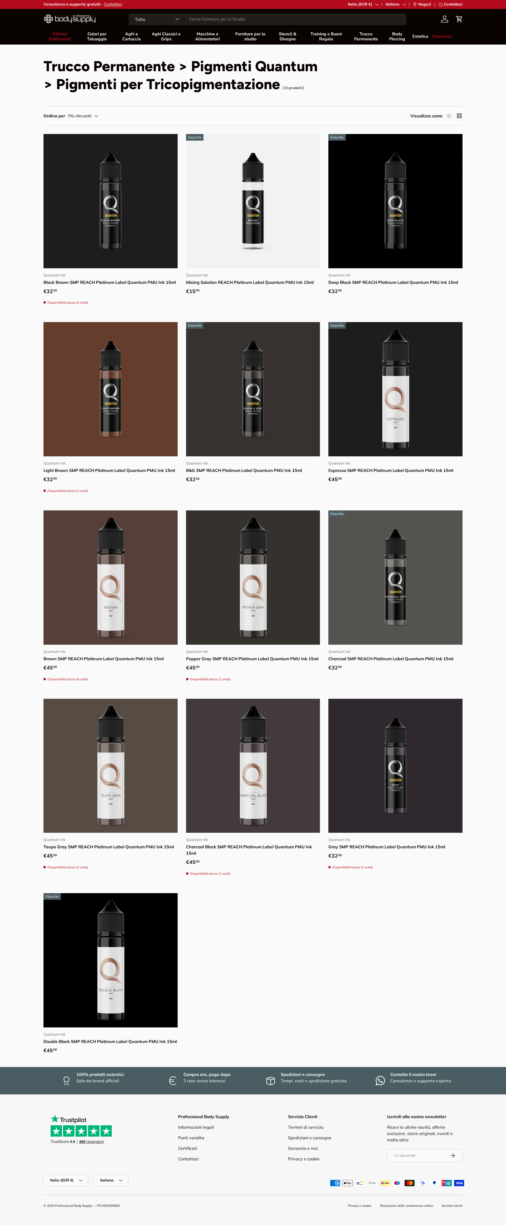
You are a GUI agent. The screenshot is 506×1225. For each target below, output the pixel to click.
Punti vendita (191, 1137)
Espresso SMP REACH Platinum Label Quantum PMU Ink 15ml (390, 470)
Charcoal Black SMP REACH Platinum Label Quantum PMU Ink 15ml (249, 850)
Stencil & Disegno (287, 36)
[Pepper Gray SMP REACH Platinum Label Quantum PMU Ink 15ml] (253, 577)
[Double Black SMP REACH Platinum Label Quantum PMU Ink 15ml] (110, 960)
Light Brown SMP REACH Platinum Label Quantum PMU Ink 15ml (109, 470)
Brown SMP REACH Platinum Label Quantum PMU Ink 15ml (103, 658)
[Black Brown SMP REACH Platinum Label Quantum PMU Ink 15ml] (110, 201)
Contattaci (113, 4)
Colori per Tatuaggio (97, 36)
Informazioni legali (196, 1127)
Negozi (424, 4)
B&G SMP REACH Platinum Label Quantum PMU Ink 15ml (244, 470)
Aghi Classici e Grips (166, 36)
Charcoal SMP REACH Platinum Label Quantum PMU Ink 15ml (390, 658)
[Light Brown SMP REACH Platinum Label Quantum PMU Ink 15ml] (110, 389)
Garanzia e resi (303, 1148)
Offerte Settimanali (59, 36)
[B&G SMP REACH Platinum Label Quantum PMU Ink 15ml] (253, 389)
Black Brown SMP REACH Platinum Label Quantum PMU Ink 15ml (109, 282)
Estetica (420, 36)
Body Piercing (397, 36)
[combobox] (267, 19)
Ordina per (54, 115)
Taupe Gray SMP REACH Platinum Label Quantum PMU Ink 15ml (108, 846)
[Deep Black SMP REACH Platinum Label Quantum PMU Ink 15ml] (395, 201)
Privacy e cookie (304, 1158)
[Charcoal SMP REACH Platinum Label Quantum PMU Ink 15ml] (395, 577)
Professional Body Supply (73, 1206)
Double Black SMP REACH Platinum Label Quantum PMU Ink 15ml (110, 1041)
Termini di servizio (305, 1127)
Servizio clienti (452, 1206)
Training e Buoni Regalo (326, 36)
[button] (459, 19)
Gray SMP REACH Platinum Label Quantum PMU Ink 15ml (386, 846)
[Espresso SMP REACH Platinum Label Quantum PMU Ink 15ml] (395, 389)
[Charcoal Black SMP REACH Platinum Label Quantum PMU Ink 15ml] (253, 766)
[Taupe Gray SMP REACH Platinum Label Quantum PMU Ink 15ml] (110, 766)
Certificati (187, 1148)
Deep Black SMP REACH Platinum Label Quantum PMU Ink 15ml (393, 282)
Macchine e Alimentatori (207, 36)
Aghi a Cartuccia (131, 36)
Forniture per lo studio (250, 36)
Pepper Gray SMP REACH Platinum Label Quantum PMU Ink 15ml (252, 658)
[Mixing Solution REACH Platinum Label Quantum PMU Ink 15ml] (253, 201)
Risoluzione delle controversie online (406, 1206)
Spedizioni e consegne (310, 1137)
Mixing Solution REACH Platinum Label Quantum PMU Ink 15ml (250, 282)
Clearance (442, 36)
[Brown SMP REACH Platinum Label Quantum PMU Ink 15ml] (110, 577)
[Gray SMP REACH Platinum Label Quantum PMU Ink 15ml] (395, 766)
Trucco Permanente (366, 36)
